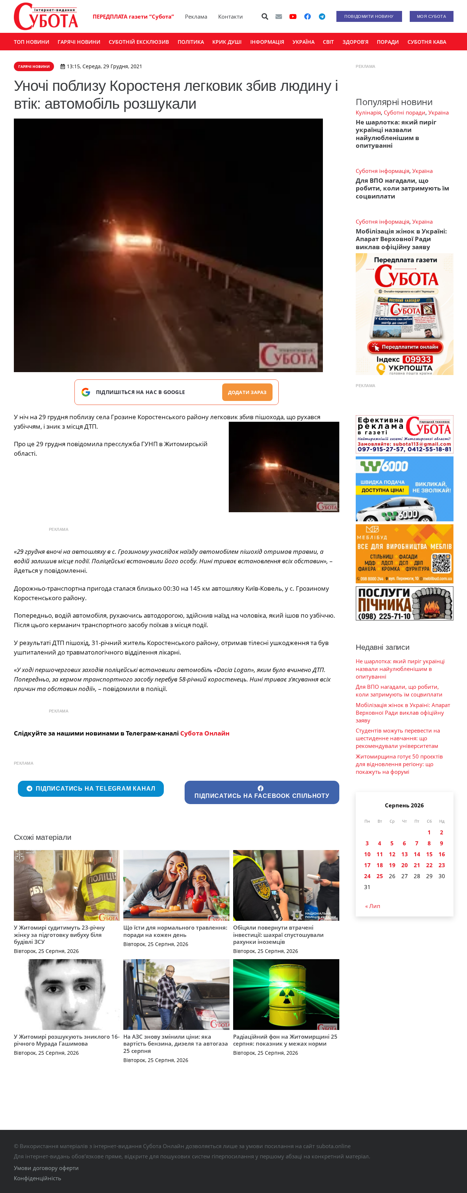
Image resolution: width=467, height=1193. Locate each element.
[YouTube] (293, 16)
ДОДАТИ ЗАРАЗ (247, 392)
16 (442, 854)
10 (367, 854)
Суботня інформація (382, 170)
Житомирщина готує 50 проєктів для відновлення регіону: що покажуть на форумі (399, 764)
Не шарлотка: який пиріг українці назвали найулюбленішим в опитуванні (396, 134)
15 (429, 854)
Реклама (196, 16)
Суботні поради (404, 112)
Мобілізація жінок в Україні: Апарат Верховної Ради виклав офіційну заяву (401, 239)
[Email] (278, 16)
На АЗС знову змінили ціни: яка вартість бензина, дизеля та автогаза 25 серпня (175, 1043)
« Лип (372, 906)
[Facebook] (307, 16)
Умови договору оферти (46, 1167)
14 (417, 854)
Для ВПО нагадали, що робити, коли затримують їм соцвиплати (402, 188)
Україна (438, 112)
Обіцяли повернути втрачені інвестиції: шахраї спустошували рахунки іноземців (278, 934)
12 (392, 854)
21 (417, 865)
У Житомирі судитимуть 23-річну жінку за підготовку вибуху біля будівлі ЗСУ (59, 934)
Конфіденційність (37, 1178)
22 (429, 865)
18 (380, 865)
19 (392, 865)
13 (404, 854)
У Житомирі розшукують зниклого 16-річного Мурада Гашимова (67, 1040)
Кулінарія (368, 112)
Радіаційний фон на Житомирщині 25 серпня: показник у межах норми (285, 1040)
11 (380, 854)
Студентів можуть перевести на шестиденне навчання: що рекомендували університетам (398, 738)
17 (367, 865)
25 (380, 876)
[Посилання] (46, 16)
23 (442, 865)
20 (404, 865)
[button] (265, 16)
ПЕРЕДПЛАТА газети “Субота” (133, 16)
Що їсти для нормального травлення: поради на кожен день (175, 931)
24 (367, 876)
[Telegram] (322, 16)
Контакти (230, 16)
